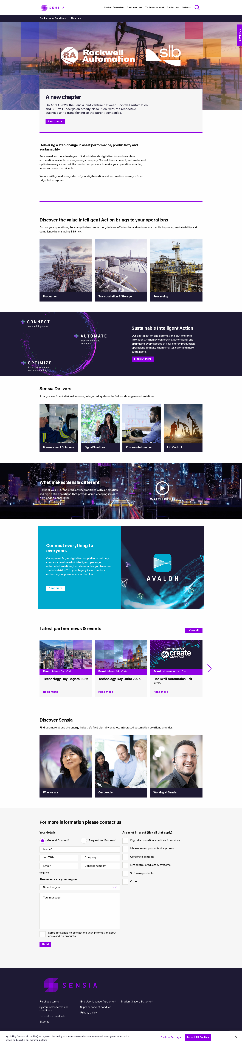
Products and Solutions (53, 18)
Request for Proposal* (102, 840)
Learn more (55, 121)
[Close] (236, 1037)
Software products (142, 873)
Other (134, 881)
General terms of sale (53, 1016)
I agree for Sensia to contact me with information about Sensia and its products (81, 934)
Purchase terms (49, 1001)
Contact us (173, 7)
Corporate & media (142, 857)
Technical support (154, 7)
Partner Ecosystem (114, 7)
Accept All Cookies (198, 1037)
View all (194, 630)
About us (76, 18)
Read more (55, 588)
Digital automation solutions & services (155, 840)
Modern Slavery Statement (137, 1001)
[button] (209, 668)
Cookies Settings (171, 1037)
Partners (185, 7)
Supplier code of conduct (95, 1007)
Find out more (142, 359)
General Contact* (58, 840)
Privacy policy (88, 1012)
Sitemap (44, 1021)
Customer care (134, 7)
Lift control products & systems (150, 865)
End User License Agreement (98, 1001)
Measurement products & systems (152, 848)
